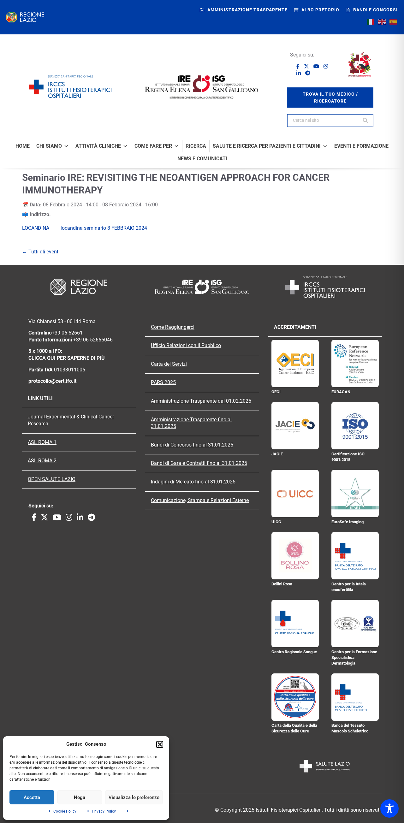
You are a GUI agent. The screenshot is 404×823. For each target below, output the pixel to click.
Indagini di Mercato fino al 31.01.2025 (193, 482)
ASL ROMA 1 (42, 442)
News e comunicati (202, 159)
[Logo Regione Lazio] (78, 287)
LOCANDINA (35, 228)
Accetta (32, 797)
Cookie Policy (64, 811)
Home (22, 146)
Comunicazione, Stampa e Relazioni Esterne (200, 500)
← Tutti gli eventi (41, 252)
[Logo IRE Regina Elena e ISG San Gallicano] (202, 87)
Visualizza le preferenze (134, 797)
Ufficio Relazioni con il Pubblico (186, 345)
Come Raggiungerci (172, 327)
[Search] (366, 120)
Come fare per (153, 146)
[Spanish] (393, 21)
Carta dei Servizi (169, 364)
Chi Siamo (49, 146)
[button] (160, 744)
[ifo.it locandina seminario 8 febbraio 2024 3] (56, 228)
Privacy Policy (104, 811)
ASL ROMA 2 (42, 461)
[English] (382, 21)
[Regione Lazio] (25, 17)
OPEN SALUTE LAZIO (51, 479)
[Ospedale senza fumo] (360, 64)
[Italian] (371, 21)
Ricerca (196, 146)
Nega (79, 797)
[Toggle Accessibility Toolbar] (389, 808)
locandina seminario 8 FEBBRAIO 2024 (104, 228)
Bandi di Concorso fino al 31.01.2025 (192, 445)
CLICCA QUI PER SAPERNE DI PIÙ (66, 358)
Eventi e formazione (361, 146)
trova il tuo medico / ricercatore (330, 98)
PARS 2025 (163, 382)
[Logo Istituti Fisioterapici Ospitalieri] (202, 287)
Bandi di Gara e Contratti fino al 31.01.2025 (199, 463)
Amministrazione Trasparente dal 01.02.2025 (201, 401)
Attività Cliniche (98, 146)
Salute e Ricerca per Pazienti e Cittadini (267, 146)
